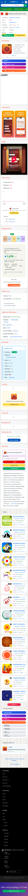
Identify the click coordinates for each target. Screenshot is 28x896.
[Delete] (13, 743)
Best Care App (24, 612)
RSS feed (13, 503)
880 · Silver (23, 672)
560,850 (6, 867)
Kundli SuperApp (17, 637)
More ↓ (14, 55)
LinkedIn (6, 836)
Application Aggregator (18, 850)
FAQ (4, 774)
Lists (4, 796)
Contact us (6, 780)
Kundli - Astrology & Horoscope (19, 624)
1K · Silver (23, 524)
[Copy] (25, 41)
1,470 (14, 22)
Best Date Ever (17, 584)
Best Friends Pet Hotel (19, 570)
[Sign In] (26, 2)
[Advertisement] (14, 89)
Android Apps (10, 357)
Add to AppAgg (14, 764)
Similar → (6, 60)
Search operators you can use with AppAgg (14, 759)
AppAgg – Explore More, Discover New (16, 877)
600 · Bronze (24, 699)
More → (14, 704)
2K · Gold (23, 686)
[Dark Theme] (23, 2)
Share (14, 462)
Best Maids (16, 597)
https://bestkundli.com (16, 336)
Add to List (21, 35)
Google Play (7, 35)
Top (4, 816)
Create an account (14, 891)
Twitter (6, 842)
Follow (15, 352)
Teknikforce (23, 639)
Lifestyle (16, 518)
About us (5, 777)
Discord (6, 845)
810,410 (21, 9)
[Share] (2, 13)
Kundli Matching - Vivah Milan (19, 664)
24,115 (6, 862)
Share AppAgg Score (14, 285)
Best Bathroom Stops (19, 543)
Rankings (5, 802)
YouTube (6, 833)
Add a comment (16, 27)
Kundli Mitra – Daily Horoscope (19, 691)
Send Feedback (7, 786)
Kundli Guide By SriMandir (19, 678)
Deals (4, 819)
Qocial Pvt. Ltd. (8, 348)
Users (4, 793)
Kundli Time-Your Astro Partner (19, 557)
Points (4, 799)
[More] (25, 524)
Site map (5, 783)
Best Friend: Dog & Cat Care (19, 530)
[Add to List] (10, 524)
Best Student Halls (18, 516)
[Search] (25, 5)
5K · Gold (23, 578)
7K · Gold (23, 551)
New (4, 813)
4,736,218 (9, 9)
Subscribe (11, 377)
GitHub (6, 839)
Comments (5, 806)
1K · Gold (23, 565)
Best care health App (19, 610)
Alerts (5, 822)
